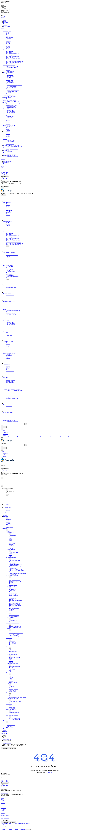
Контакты (5, 23)
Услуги (2, 801)
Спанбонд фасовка (10, 141)
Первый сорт (9, 126)
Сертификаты (6, 26)
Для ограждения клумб (11, 86)
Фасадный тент (9, 63)
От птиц (8, 93)
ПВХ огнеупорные (10, 112)
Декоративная (9, 75)
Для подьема (9, 117)
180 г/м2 (8, 124)
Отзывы (5, 25)
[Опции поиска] (2, 425)
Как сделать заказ (7, 163)
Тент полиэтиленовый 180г (12, 56)
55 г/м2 (8, 33)
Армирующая (9, 73)
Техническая (9, 127)
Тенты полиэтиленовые (9, 49)
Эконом (8, 68)
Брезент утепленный (11, 107)
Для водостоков (10, 82)
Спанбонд (5, 139)
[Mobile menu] (2, 457)
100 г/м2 (8, 36)
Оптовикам (6, 162)
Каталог (2, 798)
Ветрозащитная (9, 81)
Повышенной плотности (12, 67)
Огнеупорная (9, 38)
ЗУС (4, 114)
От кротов (8, 92)
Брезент (5, 102)
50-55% (8, 47)
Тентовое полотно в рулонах (13, 58)
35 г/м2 (8, 32)
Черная (7, 129)
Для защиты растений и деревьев (14, 85)
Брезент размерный (10, 106)
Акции (2, 799)
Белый (7, 135)
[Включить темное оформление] (2, 188)
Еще (8, 245)
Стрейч (8, 130)
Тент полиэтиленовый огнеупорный (15, 61)
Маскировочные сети (8, 152)
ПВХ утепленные (10, 111)
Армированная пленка (8, 119)
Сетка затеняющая (7, 44)
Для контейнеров (10, 116)
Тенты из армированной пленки (13, 60)
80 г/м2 (8, 34)
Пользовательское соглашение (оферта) (20, 823)
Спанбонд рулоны (10, 140)
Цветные (8, 70)
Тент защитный (9, 57)
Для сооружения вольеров (12, 88)
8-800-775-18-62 (4, 173)
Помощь (3, 813)
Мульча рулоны (9, 142)
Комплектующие (10, 71)
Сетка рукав (6, 150)
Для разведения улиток (11, 87)
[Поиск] (2, 477)
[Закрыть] (2, 485)
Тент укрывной (9, 52)
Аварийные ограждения (9, 65)
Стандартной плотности (12, 66)
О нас (4, 20)
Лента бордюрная (10, 76)
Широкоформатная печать (9, 100)
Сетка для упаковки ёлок (9, 147)
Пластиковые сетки (8, 72)
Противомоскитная (10, 78)
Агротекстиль (6, 131)
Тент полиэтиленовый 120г (12, 53)
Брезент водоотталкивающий (13, 103)
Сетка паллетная (7, 97)
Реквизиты (5, 22)
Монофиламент (9, 37)
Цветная (8, 39)
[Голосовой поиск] (2, 427)
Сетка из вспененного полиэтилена (12, 145)
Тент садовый (9, 51)
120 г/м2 (8, 122)
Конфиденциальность (6, 823)
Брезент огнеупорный (11, 105)
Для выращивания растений (12, 83)
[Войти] (1, 479)
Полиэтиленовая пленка (9, 125)
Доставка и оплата (7, 161)
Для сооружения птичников (12, 90)
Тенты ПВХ (6, 108)
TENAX (8, 43)
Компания (3, 803)
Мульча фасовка (10, 144)
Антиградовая (9, 80)
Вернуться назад (41, 772)
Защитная (8, 41)
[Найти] (5, 427)
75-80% (8, 48)
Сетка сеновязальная (8, 95)
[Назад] (7, 490)
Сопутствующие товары (9, 155)
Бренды (5, 21)
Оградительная (9, 77)
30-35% (8, 46)
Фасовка (8, 42)
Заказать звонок (4, 176)
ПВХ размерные (10, 110)
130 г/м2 (8, 134)
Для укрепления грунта (11, 91)
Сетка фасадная (7, 31)
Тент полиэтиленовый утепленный (14, 62)
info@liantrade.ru (4, 172)
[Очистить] (26, 424)
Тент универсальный (11, 55)
